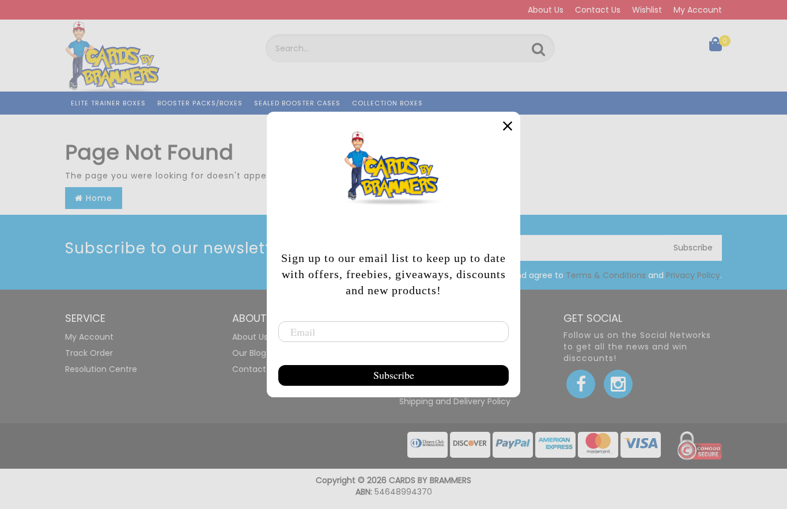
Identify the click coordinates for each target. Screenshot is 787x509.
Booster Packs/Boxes (200, 103)
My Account (698, 10)
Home (97, 198)
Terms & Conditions (606, 275)
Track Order (89, 353)
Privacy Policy (693, 275)
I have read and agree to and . (593, 275)
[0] (715, 46)
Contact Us (597, 10)
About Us (545, 10)
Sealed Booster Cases (297, 103)
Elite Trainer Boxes (108, 103)
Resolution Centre (101, 369)
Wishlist (647, 10)
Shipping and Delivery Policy (454, 401)
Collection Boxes (387, 103)
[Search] (538, 49)
